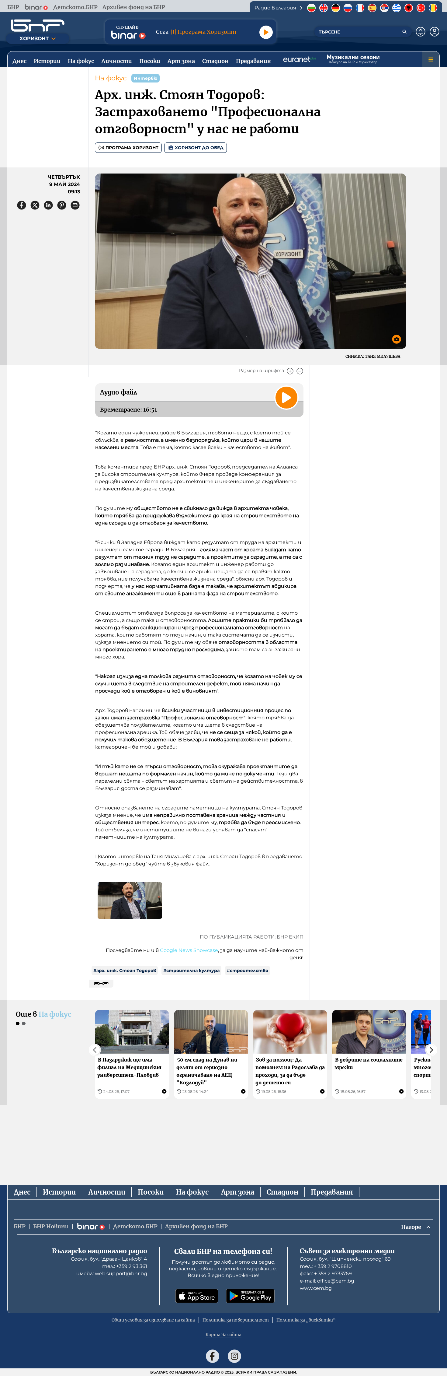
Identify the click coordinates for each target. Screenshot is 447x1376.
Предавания (332, 1192)
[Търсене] (404, 32)
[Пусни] (266, 32)
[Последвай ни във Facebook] (212, 1356)
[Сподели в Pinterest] (62, 205)
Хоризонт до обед (199, 147)
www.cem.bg (316, 1288)
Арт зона (237, 1192)
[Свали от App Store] (197, 1296)
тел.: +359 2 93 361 (124, 1266)
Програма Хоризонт (132, 147)
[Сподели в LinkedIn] (48, 205)
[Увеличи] (290, 371)
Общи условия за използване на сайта (153, 1320)
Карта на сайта (223, 1334)
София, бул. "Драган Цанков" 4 (109, 1259)
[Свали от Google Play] (250, 1296)
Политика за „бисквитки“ (306, 1320)
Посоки (151, 1192)
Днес (22, 1192)
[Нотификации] (420, 31)
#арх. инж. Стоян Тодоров (124, 970)
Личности (106, 1192)
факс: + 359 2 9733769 (326, 1273)
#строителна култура (191, 970)
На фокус (110, 78)
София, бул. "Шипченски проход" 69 (345, 1259)
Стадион (282, 1192)
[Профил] (434, 31)
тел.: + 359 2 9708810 (326, 1266)
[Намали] (299, 371)
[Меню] (431, 59)
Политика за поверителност (236, 1320)
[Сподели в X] (35, 205)
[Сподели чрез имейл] (75, 205)
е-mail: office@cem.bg (327, 1281)
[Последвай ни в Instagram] (234, 1356)
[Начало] (37, 25)
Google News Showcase (189, 950)
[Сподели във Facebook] (21, 205)
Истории (59, 1192)
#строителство (247, 970)
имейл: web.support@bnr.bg (111, 1273)
